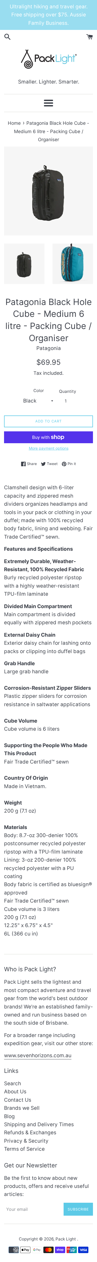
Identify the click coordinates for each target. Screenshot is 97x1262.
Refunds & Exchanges (30, 1132)
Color (38, 390)
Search (12, 1083)
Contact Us (17, 1100)
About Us (15, 1091)
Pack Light (66, 1239)
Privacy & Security (26, 1141)
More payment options (48, 448)
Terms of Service (24, 1149)
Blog (9, 1116)
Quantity (67, 391)
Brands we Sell (22, 1108)
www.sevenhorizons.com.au (37, 1055)
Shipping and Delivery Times (39, 1124)
